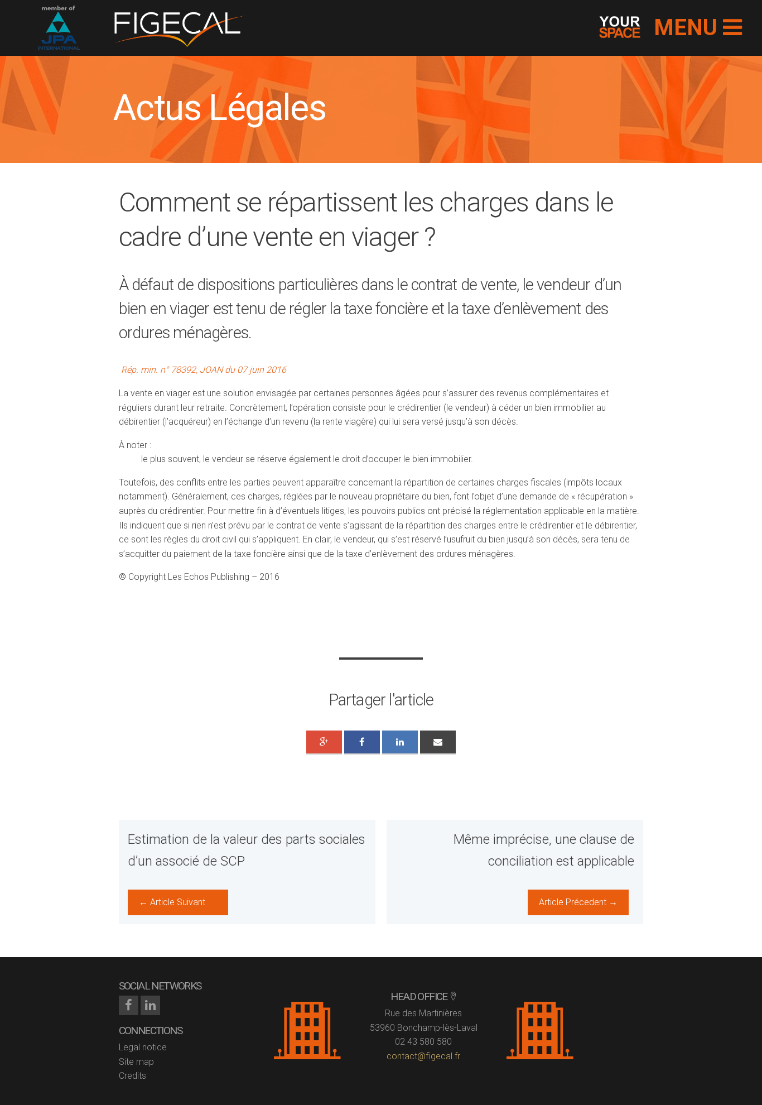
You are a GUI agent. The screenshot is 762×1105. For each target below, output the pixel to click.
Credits (132, 1075)
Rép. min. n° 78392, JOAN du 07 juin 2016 (204, 369)
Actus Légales (219, 108)
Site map (136, 1061)
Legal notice (143, 1047)
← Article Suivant (172, 902)
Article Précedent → (578, 902)
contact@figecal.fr (423, 1056)
